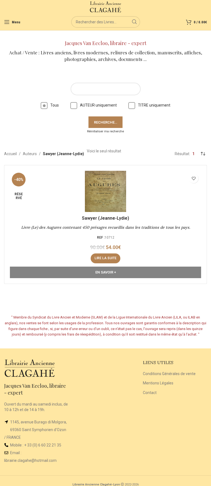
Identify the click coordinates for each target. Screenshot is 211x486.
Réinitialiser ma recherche (105, 131)
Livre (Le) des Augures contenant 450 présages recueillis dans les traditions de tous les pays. (105, 227)
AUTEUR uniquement (98, 105)
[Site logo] (106, 6)
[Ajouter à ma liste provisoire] (193, 178)
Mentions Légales (158, 383)
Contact (150, 392)
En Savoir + (105, 272)
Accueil (10, 154)
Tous (54, 105)
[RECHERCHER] (134, 22)
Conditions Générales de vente (169, 374)
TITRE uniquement (154, 105)
